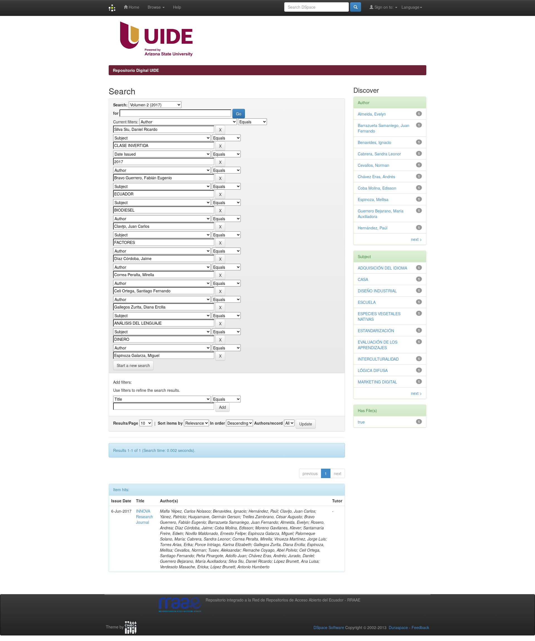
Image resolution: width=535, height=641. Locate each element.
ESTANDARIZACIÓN (376, 330)
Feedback (420, 627)
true (361, 422)
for (115, 113)
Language (410, 7)
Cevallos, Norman (373, 165)
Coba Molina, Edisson (377, 188)
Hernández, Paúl (372, 228)
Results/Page (125, 423)
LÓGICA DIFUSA (373, 370)
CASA (363, 279)
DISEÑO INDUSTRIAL (377, 290)
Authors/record (268, 423)
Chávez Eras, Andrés (376, 176)
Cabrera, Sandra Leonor (379, 153)
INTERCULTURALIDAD (378, 359)
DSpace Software (328, 627)
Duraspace (398, 627)
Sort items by (170, 423)
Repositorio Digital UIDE (136, 70)
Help (177, 7)
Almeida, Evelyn (372, 114)
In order (217, 423)
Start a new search (133, 365)
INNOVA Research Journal (144, 516)
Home (133, 7)
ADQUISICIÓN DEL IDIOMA (382, 268)
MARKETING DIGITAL (377, 382)
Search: (120, 104)
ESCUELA (367, 302)
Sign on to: (384, 7)
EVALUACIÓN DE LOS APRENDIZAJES (377, 344)
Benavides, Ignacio (374, 142)
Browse (155, 7)
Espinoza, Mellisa (373, 199)
